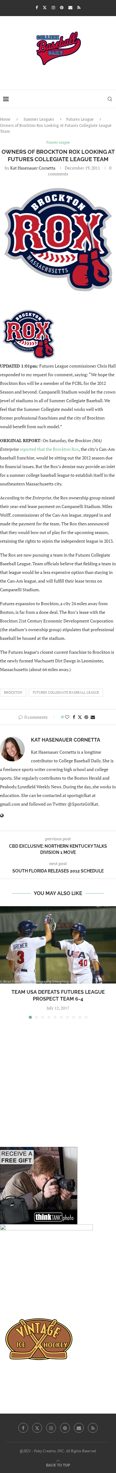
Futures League (80, 119)
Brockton (13, 692)
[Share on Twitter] (80, 717)
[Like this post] (67, 717)
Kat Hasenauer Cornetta (32, 168)
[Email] (70, 7)
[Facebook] (37, 7)
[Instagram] (53, 7)
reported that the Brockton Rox (49, 449)
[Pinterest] (61, 7)
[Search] (110, 99)
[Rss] (78, 7)
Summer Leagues (39, 119)
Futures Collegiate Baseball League (66, 692)
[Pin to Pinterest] (86, 717)
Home (5, 119)
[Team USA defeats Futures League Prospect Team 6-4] (58, 945)
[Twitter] (45, 7)
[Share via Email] (93, 717)
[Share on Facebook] (74, 717)
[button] (5, 962)
